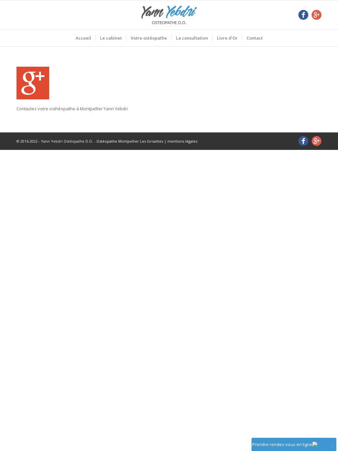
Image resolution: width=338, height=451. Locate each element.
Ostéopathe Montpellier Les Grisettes (129, 141)
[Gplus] (316, 15)
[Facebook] (303, 15)
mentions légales (182, 141)
